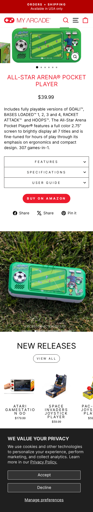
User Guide (46, 183)
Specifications (46, 172)
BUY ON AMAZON (46, 198)
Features (46, 162)
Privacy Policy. (43, 462)
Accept (44, 474)
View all (47, 358)
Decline (44, 487)
